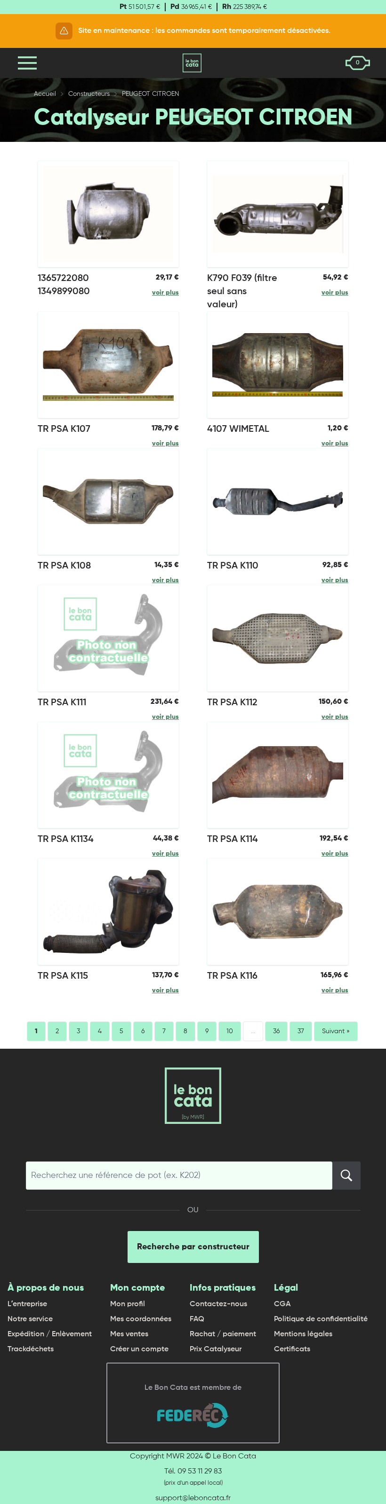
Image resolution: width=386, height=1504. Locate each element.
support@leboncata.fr (193, 1498)
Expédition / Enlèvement (50, 1334)
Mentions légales (303, 1334)
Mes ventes (129, 1334)
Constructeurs (89, 94)
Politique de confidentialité (321, 1319)
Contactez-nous (218, 1304)
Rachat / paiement (223, 1334)
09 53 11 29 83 (199, 1471)
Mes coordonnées (140, 1319)
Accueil (45, 94)
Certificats (292, 1349)
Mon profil (127, 1304)
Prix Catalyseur (215, 1349)
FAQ (197, 1319)
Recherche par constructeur (193, 1247)
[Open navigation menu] (27, 63)
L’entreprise (27, 1304)
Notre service (30, 1319)
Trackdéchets (31, 1349)
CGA (282, 1304)
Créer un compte (139, 1349)
